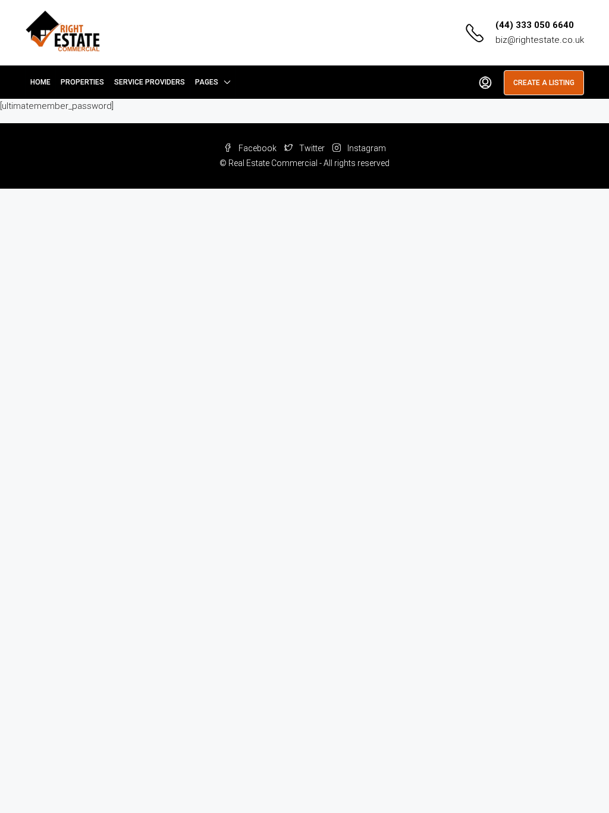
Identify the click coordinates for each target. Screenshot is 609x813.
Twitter (312, 148)
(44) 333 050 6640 (534, 25)
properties (82, 82)
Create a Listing (544, 83)
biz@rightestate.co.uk (539, 40)
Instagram (366, 148)
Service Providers (149, 82)
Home (40, 82)
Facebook (257, 148)
